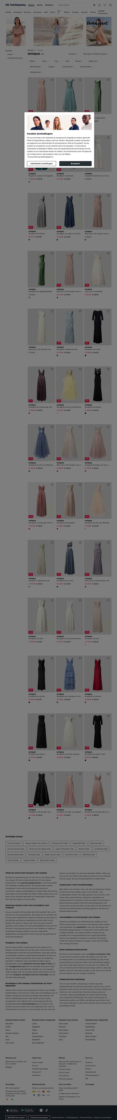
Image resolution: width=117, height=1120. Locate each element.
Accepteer (75, 164)
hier (60, 154)
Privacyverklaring (34, 157)
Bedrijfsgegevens (47, 157)
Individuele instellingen (41, 164)
